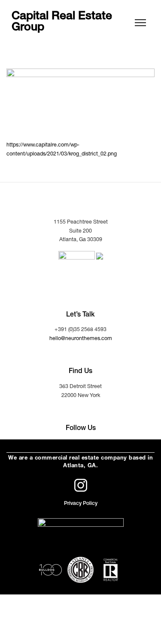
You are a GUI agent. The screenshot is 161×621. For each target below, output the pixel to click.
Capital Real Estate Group (62, 23)
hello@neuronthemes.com (80, 339)
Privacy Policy (80, 503)
